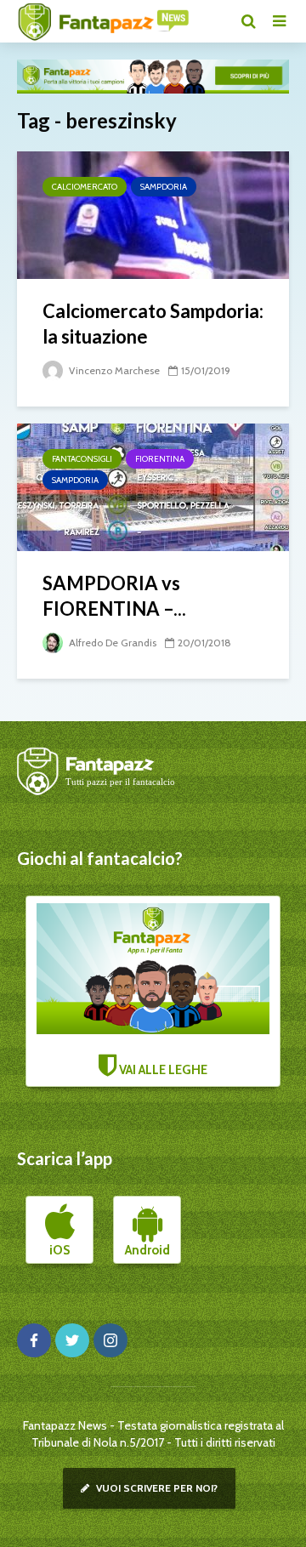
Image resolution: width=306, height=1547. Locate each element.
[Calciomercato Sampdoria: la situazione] (153, 214)
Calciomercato (84, 186)
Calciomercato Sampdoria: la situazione (153, 323)
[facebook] (34, 1340)
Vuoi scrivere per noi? (156, 1488)
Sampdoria (163, 186)
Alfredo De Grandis (111, 642)
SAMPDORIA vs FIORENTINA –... (114, 596)
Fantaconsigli (82, 458)
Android (147, 1250)
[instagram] (111, 1340)
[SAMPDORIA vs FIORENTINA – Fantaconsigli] (153, 486)
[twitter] (72, 1340)
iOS (59, 1250)
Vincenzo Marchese (113, 370)
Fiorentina (159, 458)
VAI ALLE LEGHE (161, 1070)
